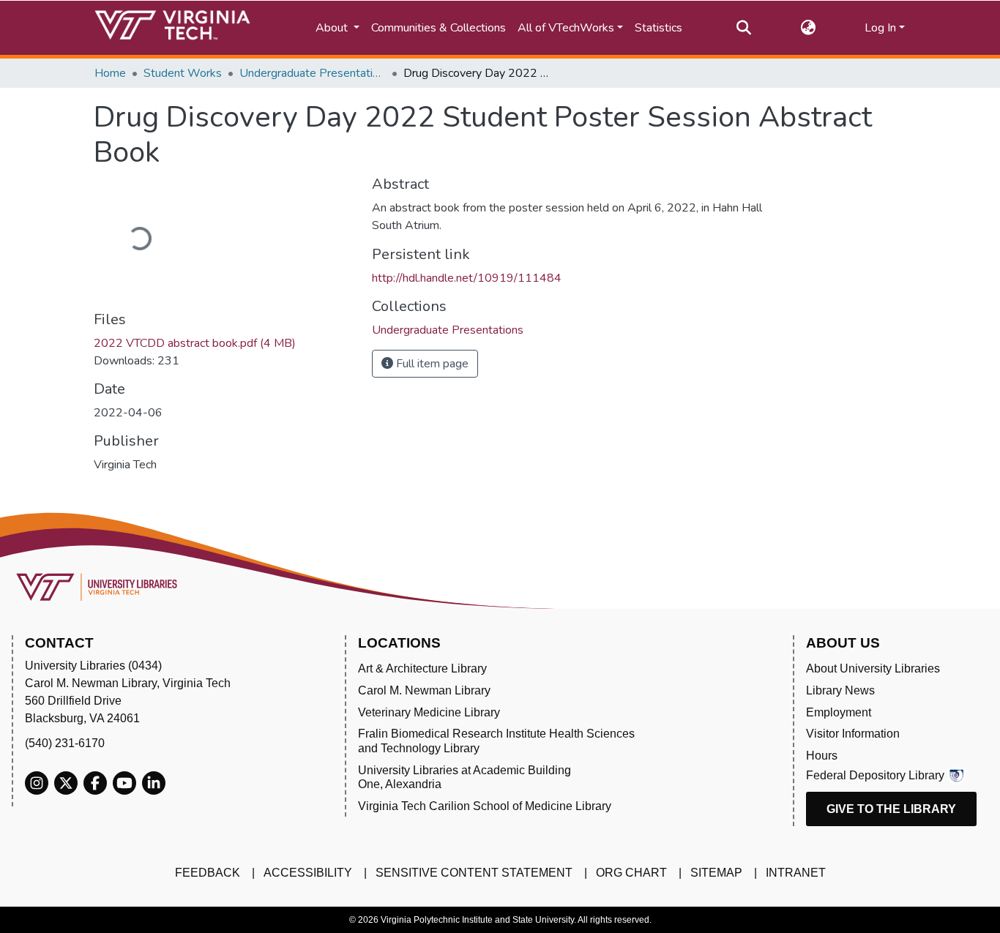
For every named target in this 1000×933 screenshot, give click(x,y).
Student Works (182, 73)
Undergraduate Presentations (312, 73)
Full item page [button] (431, 364)
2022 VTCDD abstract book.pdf (195, 343)
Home (110, 73)
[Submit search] (743, 28)
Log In (880, 28)
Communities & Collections (438, 28)
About (333, 28)
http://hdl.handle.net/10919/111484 (466, 278)
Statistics (658, 28)
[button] (808, 28)
